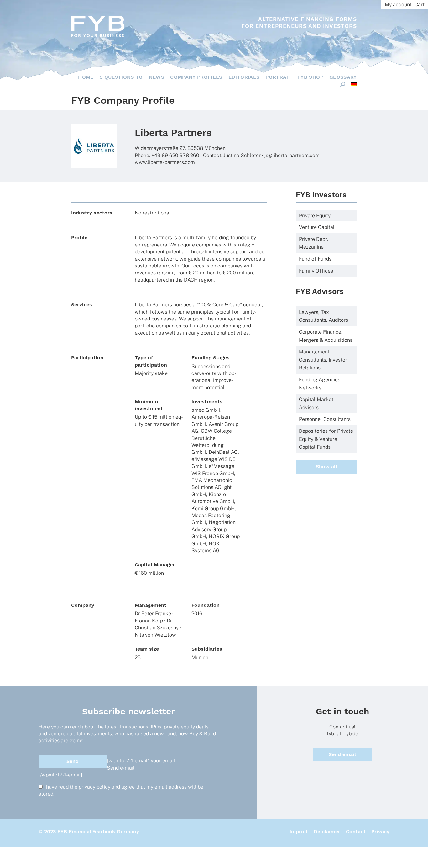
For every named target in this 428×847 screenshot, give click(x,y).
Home (85, 77)
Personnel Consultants (325, 419)
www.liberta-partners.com (165, 162)
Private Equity (315, 216)
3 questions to (121, 77)
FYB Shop (310, 77)
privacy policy (94, 787)
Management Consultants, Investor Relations (323, 360)
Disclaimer (327, 831)
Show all (326, 466)
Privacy (380, 831)
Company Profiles (196, 77)
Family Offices (316, 271)
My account (398, 5)
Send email (342, 754)
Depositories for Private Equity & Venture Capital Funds (326, 439)
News (156, 77)
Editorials (244, 77)
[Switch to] (354, 84)
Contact (356, 831)
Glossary (343, 77)
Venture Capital (317, 227)
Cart (420, 5)
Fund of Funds (315, 259)
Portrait (278, 77)
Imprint (299, 831)
